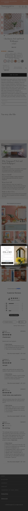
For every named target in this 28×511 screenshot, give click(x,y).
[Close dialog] (26, 247)
